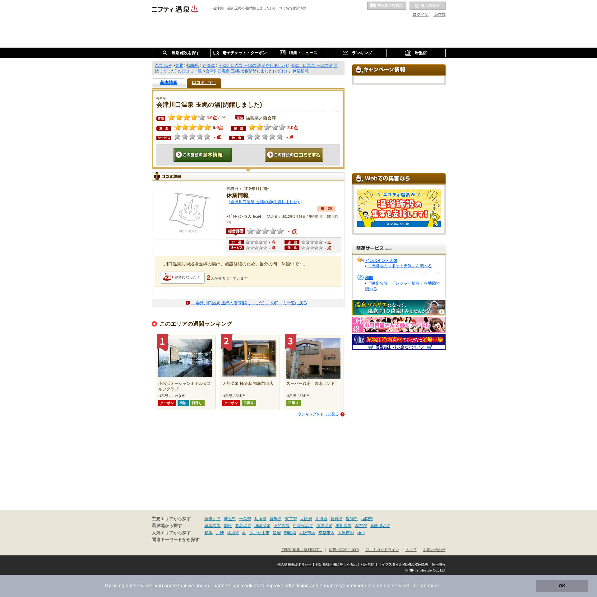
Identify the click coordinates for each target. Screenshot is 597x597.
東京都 (291, 518)
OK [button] (562, 585)
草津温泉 (213, 525)
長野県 (337, 518)
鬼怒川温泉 (380, 525)
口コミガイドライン (382, 550)
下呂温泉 (282, 525)
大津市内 (346, 532)
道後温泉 (324, 525)
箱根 (228, 525)
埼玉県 (230, 518)
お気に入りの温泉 (386, 6)
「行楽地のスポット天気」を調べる (399, 266)
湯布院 (361, 525)
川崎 (220, 532)
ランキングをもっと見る (318, 414)
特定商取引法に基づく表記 (336, 564)
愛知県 (352, 518)
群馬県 (276, 518)
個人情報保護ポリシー (294, 564)
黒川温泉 (344, 525)
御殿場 (290, 532)
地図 (369, 277)
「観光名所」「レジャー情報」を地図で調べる (402, 286)
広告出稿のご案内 (344, 550)
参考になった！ (187, 277)
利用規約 (367, 564)
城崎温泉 (262, 525)
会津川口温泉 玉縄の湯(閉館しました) (265, 201)
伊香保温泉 (303, 525)
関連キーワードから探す (176, 539)
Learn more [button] (426, 585)
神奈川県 (213, 518)
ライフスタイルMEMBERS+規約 (403, 564)
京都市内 (326, 532)
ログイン (421, 14)
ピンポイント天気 (381, 260)
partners (222, 585)
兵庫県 (260, 518)
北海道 (321, 518)
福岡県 (367, 518)
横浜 (209, 532)
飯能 (277, 532)
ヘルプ (411, 550)
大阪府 (306, 518)
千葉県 (245, 518)
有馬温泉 (243, 525)
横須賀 (233, 532)
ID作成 (439, 14)
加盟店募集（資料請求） (301, 550)
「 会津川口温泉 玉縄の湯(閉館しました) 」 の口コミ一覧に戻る (249, 303)
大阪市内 (307, 532)
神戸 (361, 532)
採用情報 (439, 564)
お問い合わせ (434, 550)
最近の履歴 (428, 6)
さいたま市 (259, 532)
